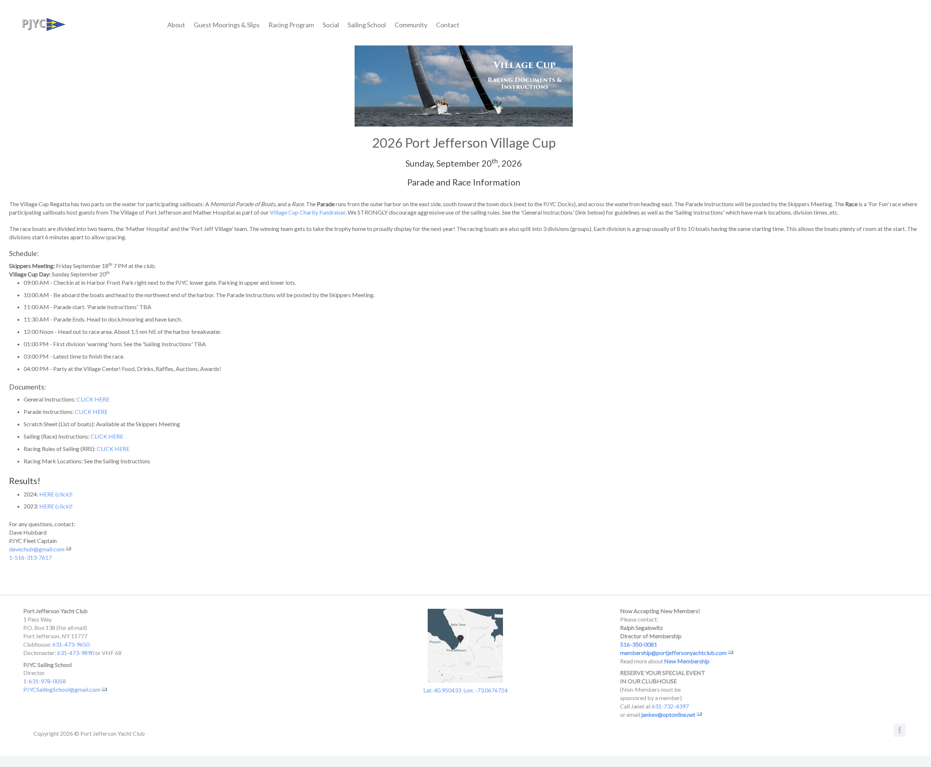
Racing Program (291, 25)
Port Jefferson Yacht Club (41, 23)
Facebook (898, 729)
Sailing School (367, 25)
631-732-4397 (670, 706)
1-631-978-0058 (44, 681)
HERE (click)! (56, 494)
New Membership (687, 661)
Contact (447, 25)
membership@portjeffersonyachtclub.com (673, 652)
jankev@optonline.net (668, 714)
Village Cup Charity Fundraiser (307, 212)
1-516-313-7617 (30, 557)
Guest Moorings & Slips (227, 25)
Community (411, 25)
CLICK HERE (93, 399)
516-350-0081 (638, 644)
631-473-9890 (75, 652)
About (176, 25)
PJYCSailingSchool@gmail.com (61, 689)
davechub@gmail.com (36, 549)
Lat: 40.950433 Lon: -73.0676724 (465, 690)
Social (331, 25)
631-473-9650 (70, 644)
